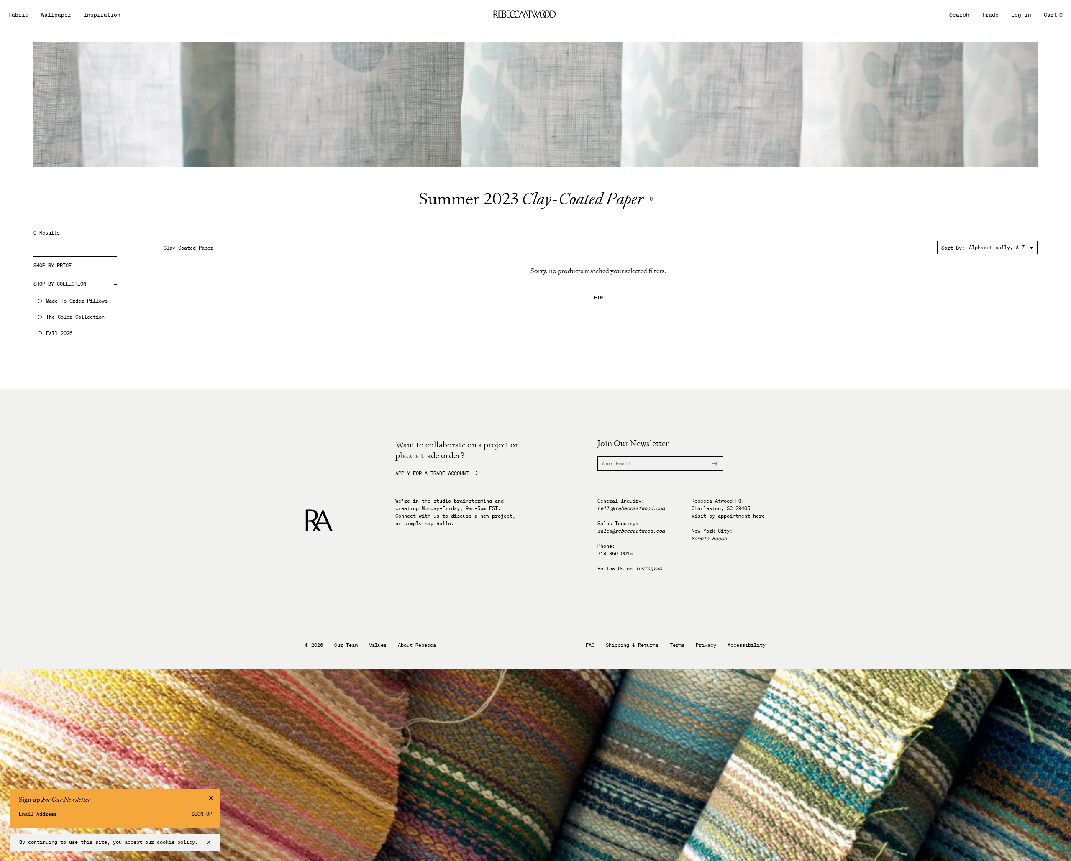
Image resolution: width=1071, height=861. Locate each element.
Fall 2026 (59, 333)
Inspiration (102, 15)
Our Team (346, 645)
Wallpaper (56, 15)
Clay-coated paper (188, 247)
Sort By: (953, 247)
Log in (1021, 15)
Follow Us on (629, 568)
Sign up (202, 814)
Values (378, 645)
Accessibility (747, 645)
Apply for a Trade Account (432, 473)
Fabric (18, 15)
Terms (677, 645)
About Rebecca (417, 645)
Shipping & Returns (632, 645)
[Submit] (710, 463)
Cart (1053, 15)
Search (959, 15)
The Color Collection (75, 317)
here (759, 515)
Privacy (706, 645)
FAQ (590, 645)
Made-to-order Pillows (77, 301)
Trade (990, 15)
